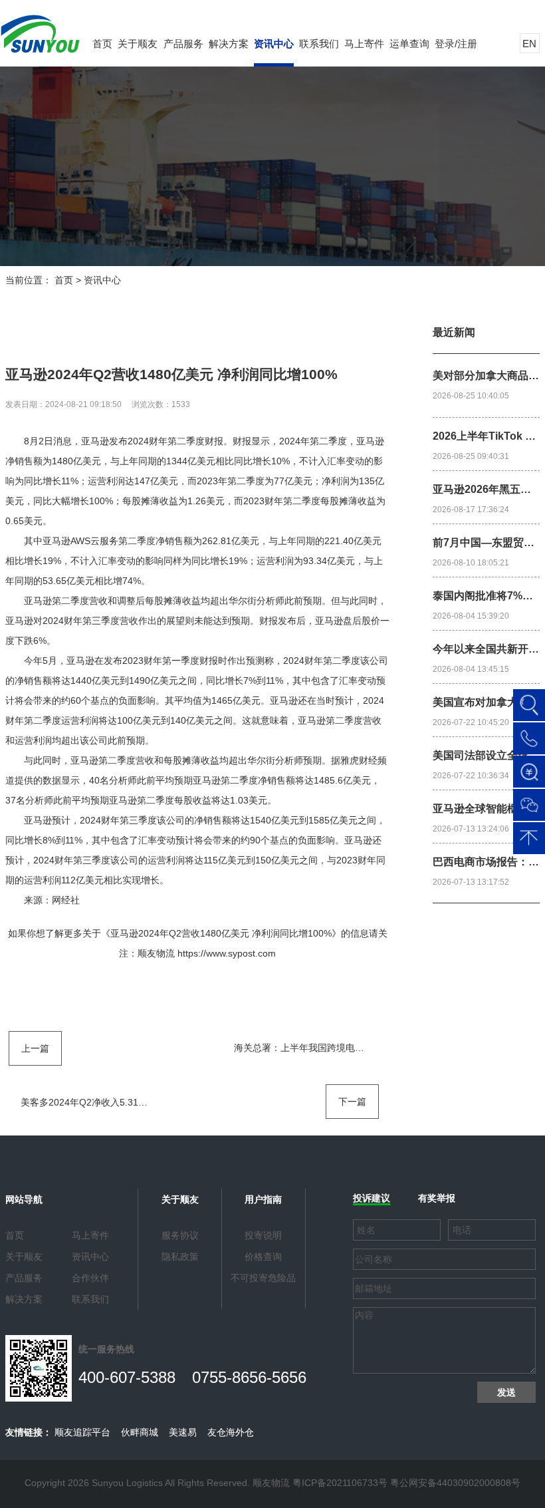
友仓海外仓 (230, 1432)
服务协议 (180, 1235)
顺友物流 (156, 953)
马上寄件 (364, 43)
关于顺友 (138, 43)
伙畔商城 (139, 1432)
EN (529, 43)
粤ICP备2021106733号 (339, 1482)
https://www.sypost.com (226, 953)
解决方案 (229, 43)
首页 (102, 43)
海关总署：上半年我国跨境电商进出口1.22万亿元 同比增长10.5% (369, 1047)
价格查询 (263, 1256)
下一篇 (352, 1101)
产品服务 (183, 43)
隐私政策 (180, 1256)
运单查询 (409, 43)
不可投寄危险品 (263, 1278)
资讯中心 (274, 43)
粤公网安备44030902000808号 (455, 1482)
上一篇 (35, 1048)
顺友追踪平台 (82, 1432)
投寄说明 (263, 1235)
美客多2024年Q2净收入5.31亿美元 (93, 1102)
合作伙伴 (90, 1278)
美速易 (183, 1432)
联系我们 (319, 43)
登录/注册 (456, 43)
